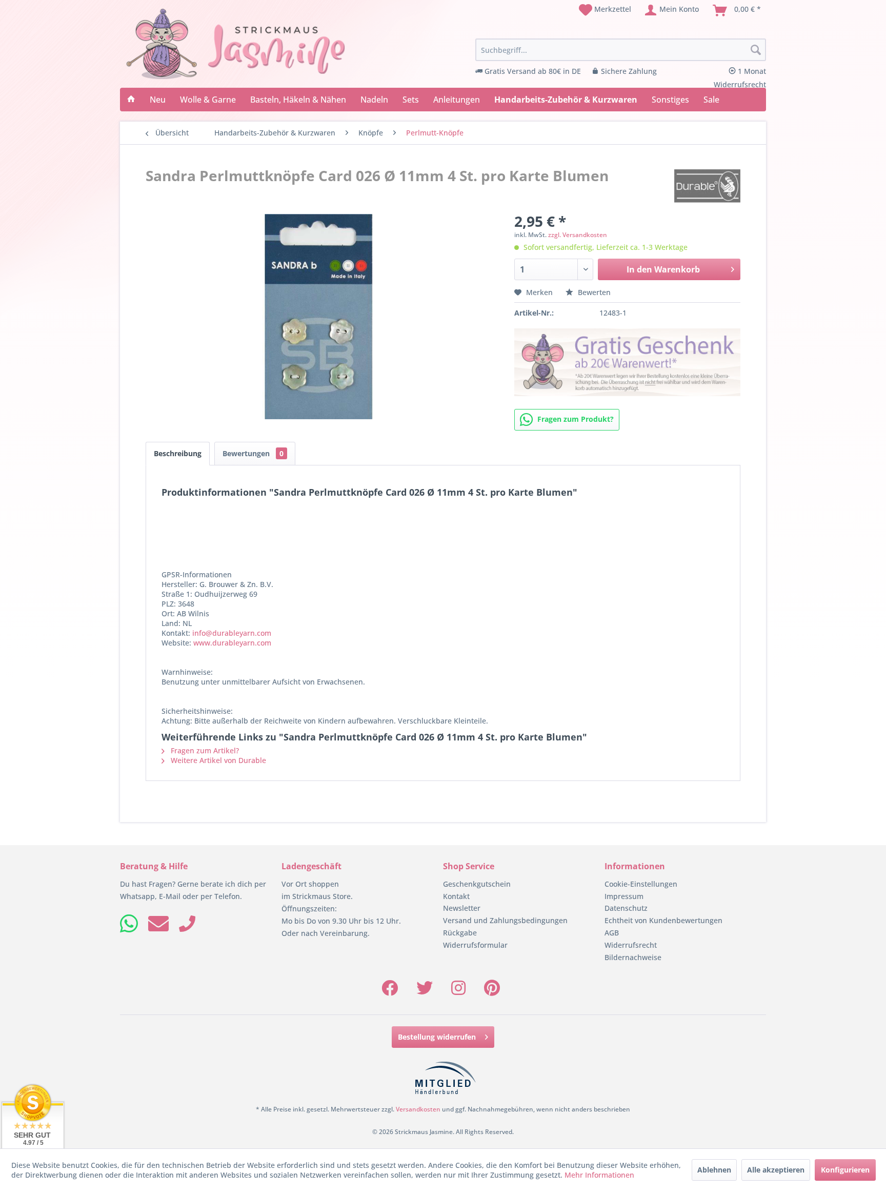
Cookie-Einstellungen (641, 884)
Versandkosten (418, 1109)
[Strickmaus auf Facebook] (389, 991)
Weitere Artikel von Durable (217, 760)
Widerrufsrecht (631, 945)
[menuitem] (605, 10)
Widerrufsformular (475, 945)
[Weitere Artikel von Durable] (707, 186)
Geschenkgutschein (477, 884)
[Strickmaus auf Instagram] (458, 991)
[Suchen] (756, 50)
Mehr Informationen (599, 1175)
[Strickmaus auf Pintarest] (492, 991)
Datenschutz (626, 908)
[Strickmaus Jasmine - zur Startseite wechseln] (236, 44)
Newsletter (461, 908)
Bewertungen (253, 453)
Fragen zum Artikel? (204, 750)
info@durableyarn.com (231, 633)
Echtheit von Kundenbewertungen (663, 920)
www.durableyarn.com (232, 643)
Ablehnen (714, 1170)
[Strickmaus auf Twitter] (424, 991)
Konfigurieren (845, 1170)
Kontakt (456, 896)
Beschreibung (178, 453)
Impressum (624, 896)
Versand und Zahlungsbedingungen (505, 920)
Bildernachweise (633, 957)
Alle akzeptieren (775, 1170)
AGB (612, 933)
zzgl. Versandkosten (577, 234)
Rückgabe (460, 933)
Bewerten (593, 292)
